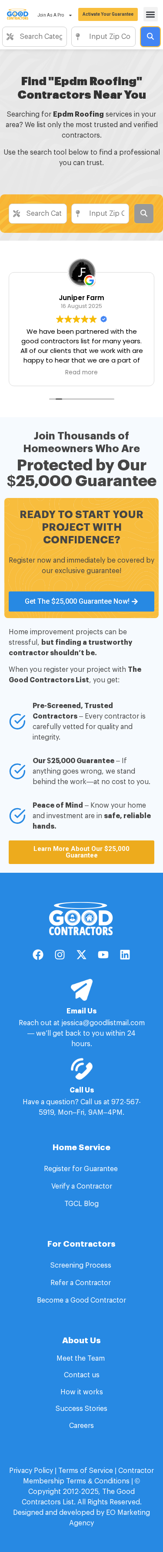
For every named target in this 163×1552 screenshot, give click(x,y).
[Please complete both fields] (150, 36)
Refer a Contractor (81, 1282)
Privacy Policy (31, 1470)
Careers (81, 1425)
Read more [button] (49, 373)
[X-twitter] (82, 955)
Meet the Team (81, 1358)
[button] (150, 14)
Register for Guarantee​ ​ (82, 1168)
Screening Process (81, 1265)
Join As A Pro (50, 15)
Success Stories (81, 1408)
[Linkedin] (125, 955)
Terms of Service (85, 1470)
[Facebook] (38, 955)
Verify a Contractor (81, 1186)
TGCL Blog (81, 1203)
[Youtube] (103, 955)
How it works (81, 1392)
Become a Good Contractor (81, 1300)
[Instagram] (60, 955)
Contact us (82, 1375)
